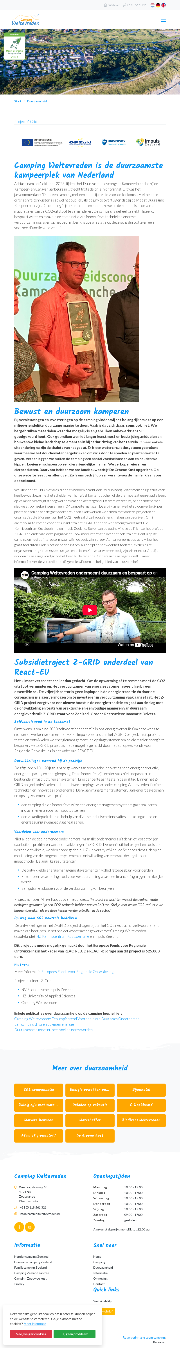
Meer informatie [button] (35, 1324)
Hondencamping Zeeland (31, 1256)
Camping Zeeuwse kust (30, 1278)
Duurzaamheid (103, 1267)
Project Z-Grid (25, 121)
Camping (99, 1262)
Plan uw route (28, 1201)
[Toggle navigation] (162, 20)
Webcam (114, 5)
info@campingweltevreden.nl (40, 1214)
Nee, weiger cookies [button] (31, 1334)
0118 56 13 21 (137, 5)
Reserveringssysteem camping (144, 1337)
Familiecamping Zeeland (30, 1267)
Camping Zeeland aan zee (31, 1273)
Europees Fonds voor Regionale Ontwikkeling (77, 971)
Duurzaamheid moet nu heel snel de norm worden (53, 1029)
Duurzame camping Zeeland (33, 1262)
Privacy (19, 1284)
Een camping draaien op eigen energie (44, 1024)
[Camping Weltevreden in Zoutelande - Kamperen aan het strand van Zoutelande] (33, 20)
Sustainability (102, 1301)
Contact (99, 1284)
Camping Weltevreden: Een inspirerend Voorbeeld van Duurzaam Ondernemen (76, 1018)
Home (97, 1256)
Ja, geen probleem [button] (74, 1334)
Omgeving (100, 1278)
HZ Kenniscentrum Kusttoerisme (62, 936)
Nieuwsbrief (104, 1311)
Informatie (100, 1273)
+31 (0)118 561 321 (33, 1207)
